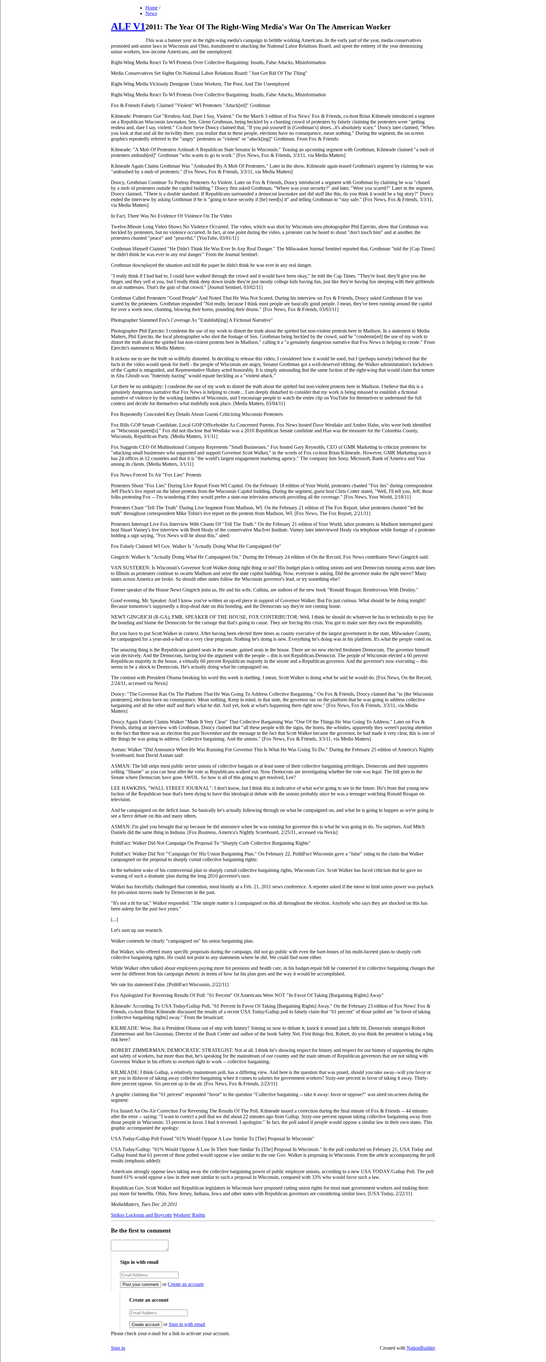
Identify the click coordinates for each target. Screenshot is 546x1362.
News (151, 13)
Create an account (185, 1284)
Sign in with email (187, 1324)
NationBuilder (421, 1348)
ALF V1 (128, 26)
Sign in (118, 1348)
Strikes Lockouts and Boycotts (141, 1215)
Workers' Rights (189, 1215)
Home (151, 7)
